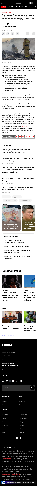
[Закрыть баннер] (33, 482)
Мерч (20, 405)
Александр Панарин (9, 26)
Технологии (6, 429)
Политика (28, 6)
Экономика (23, 418)
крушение (17, 197)
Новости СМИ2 (8, 335)
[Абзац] (18, 3)
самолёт (6, 197)
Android (4, 375)
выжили (4, 114)
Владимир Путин (10, 200)
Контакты (22, 401)
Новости (10, 6)
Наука (22, 425)
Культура (5, 425)
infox (4, 204)
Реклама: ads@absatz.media (11, 365)
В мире (26, 290)
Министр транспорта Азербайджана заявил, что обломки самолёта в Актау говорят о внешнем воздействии (18, 169)
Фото (3, 405)
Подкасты (23, 429)
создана (24, 126)
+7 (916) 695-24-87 (8, 355)
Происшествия (6, 12)
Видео (4, 6)
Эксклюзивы (19, 6)
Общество (5, 290)
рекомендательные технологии (11, 474)
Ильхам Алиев (25, 200)
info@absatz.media (8, 363)
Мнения (22, 432)
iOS (3, 373)
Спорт (22, 422)
